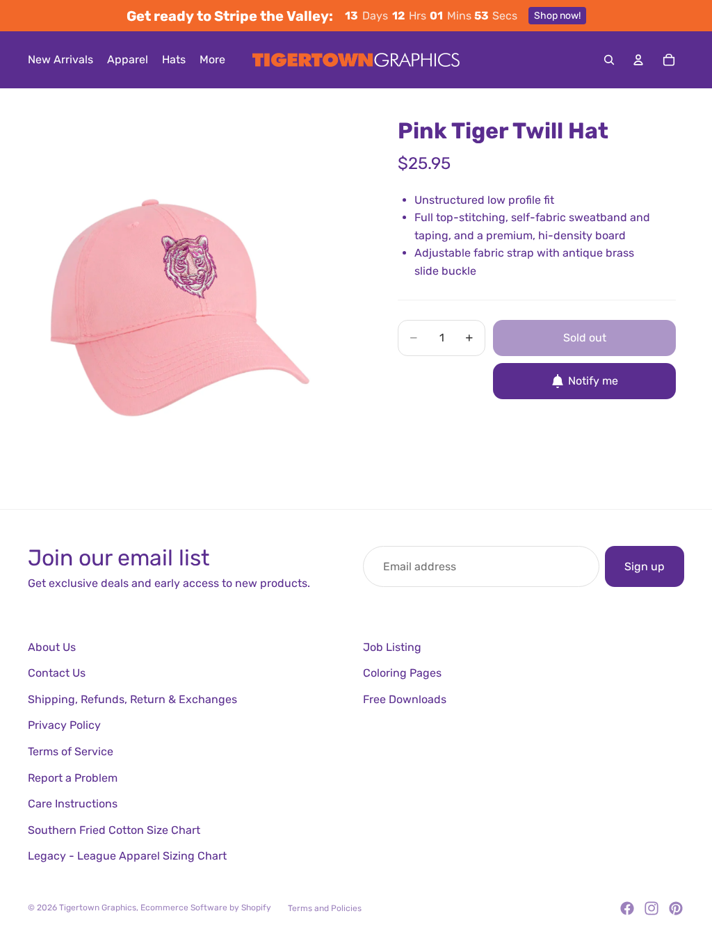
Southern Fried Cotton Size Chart (114, 830)
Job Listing (392, 647)
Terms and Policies (325, 908)
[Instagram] (651, 908)
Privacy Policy (64, 725)
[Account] (638, 60)
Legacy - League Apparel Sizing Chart (127, 855)
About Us (52, 647)
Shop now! (557, 16)
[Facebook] (627, 908)
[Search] (609, 60)
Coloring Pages (402, 672)
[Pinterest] (676, 908)
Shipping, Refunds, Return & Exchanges (132, 699)
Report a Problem (73, 777)
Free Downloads (404, 699)
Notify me (593, 380)
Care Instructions (73, 803)
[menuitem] (212, 60)
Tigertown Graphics (97, 907)
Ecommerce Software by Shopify (205, 907)
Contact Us (57, 672)
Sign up (644, 566)
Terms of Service (70, 751)
